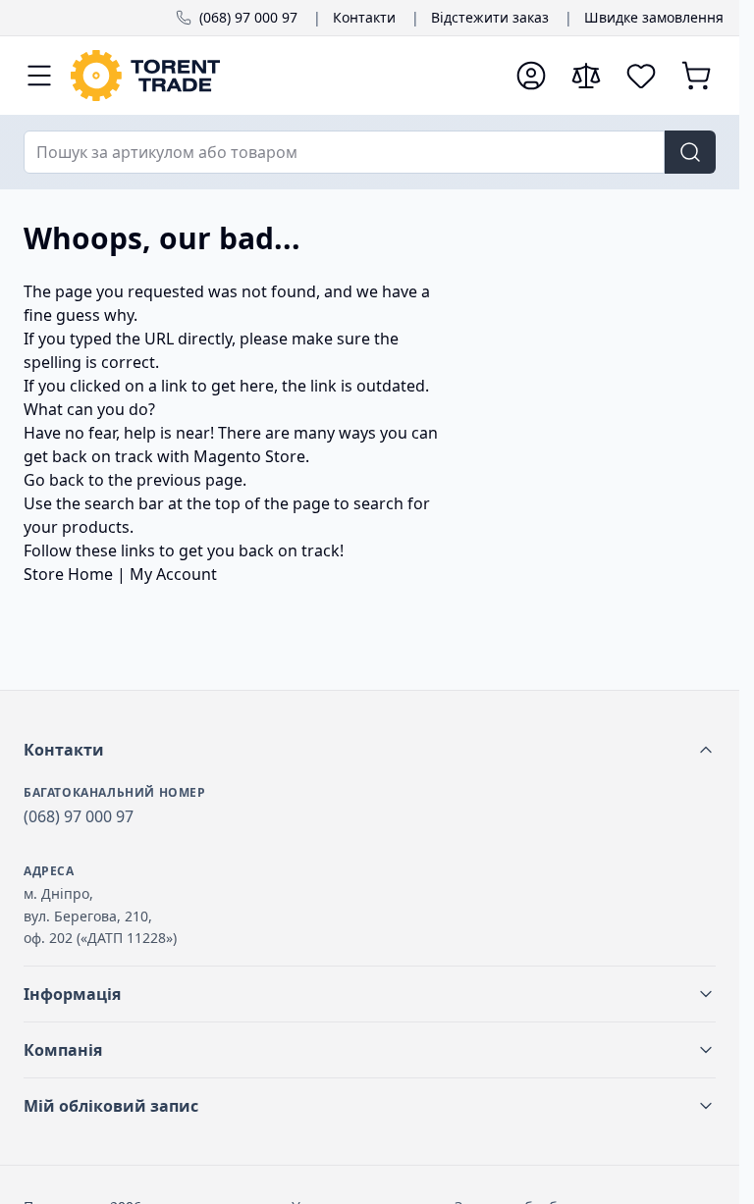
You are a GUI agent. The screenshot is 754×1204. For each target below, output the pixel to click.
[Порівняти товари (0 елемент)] (586, 75)
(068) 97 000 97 (248, 17)
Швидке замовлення (654, 17)
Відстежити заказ (490, 17)
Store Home (68, 574)
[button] (370, 749)
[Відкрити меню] (39, 75)
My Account (173, 574)
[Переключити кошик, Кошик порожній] (696, 75)
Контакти (364, 17)
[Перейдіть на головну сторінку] (283, 75)
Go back (54, 480)
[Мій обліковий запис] (531, 75)
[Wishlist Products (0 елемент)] (641, 75)
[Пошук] (690, 152)
